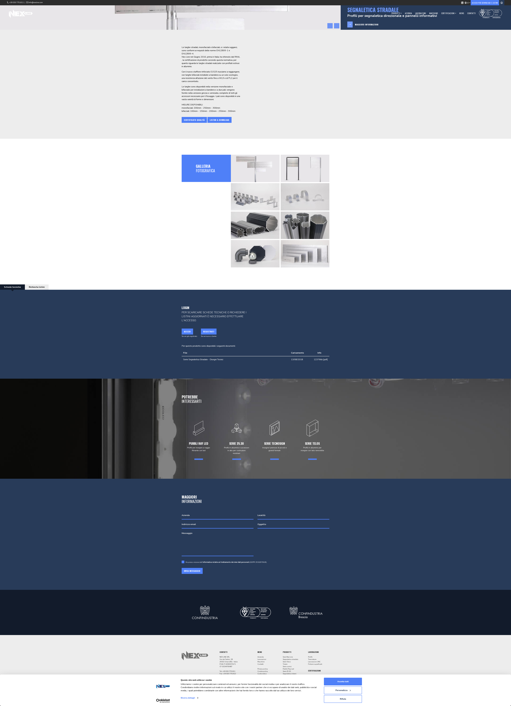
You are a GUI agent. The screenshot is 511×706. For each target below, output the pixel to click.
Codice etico (262, 674)
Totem (285, 664)
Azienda (408, 13)
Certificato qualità (194, 119)
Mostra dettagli (188, 698)
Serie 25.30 (287, 671)
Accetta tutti (343, 681)
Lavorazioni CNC (314, 662)
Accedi (187, 331)
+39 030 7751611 (228, 671)
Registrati (208, 331)
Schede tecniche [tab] (12, 287)
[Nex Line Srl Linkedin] (462, 3)
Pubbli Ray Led (288, 669)
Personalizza (341, 690)
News (461, 13)
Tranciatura (312, 659)
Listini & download (219, 119)
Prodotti (396, 13)
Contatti (471, 13)
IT (468, 2)
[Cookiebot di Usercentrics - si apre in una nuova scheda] (163, 701)
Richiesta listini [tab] (37, 287)
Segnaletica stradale (290, 659)
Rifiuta (343, 699)
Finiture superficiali (315, 664)
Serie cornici (287, 666)
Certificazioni (448, 13)
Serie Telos (287, 662)
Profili (310, 657)
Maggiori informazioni (366, 24)
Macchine (433, 13)
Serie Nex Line (288, 657)
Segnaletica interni (289, 674)
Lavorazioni (420, 13)
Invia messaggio (192, 570)
